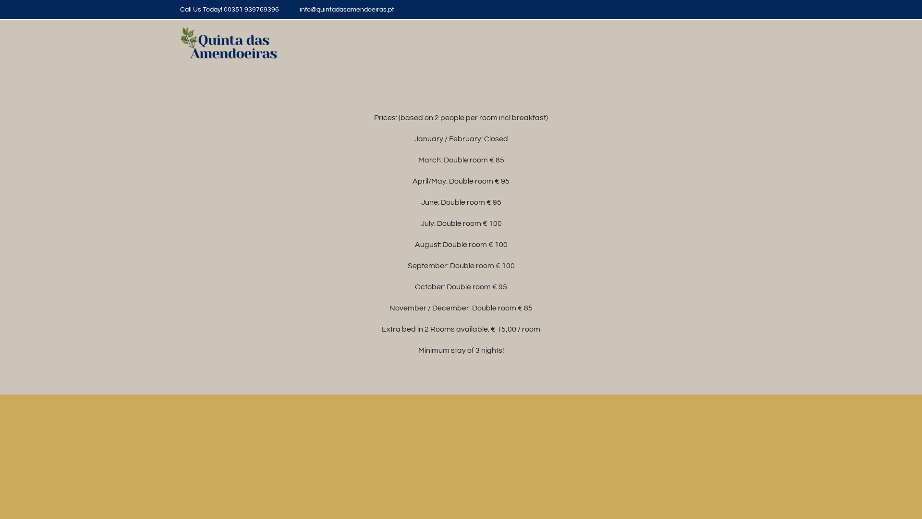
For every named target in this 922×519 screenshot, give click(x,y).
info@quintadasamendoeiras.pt (347, 9)
